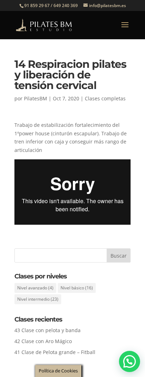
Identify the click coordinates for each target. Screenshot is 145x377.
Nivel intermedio (37, 299)
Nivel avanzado (35, 288)
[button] (129, 361)
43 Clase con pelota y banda (47, 330)
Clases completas (105, 98)
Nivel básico (77, 288)
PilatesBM (35, 98)
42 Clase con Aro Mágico (43, 341)
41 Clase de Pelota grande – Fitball (54, 352)
